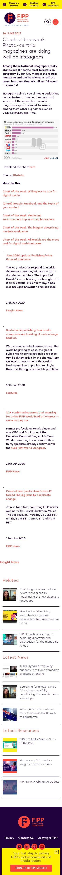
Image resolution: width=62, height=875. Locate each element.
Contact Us (26, 838)
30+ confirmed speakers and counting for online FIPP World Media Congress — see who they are (32, 416)
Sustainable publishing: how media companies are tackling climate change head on (32, 334)
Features (11, 393)
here (32, 167)
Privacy (9, 838)
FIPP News (13, 471)
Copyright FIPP (48, 838)
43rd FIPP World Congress (28, 448)
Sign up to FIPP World (31, 868)
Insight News (14, 310)
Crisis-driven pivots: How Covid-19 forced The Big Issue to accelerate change (29, 495)
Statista (18, 175)
